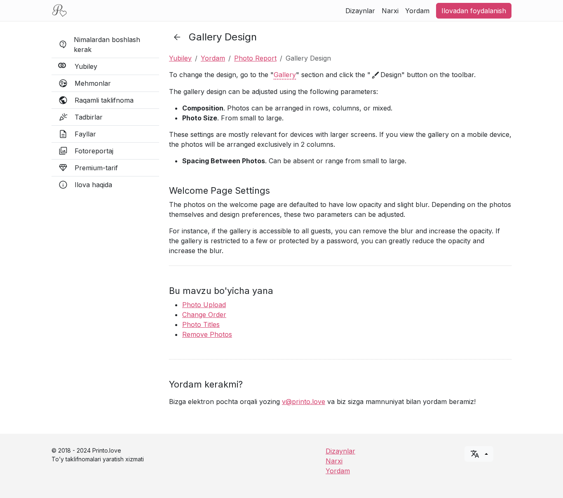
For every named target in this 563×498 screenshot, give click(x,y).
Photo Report (255, 58)
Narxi (390, 11)
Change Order (204, 314)
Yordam (417, 11)
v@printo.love (303, 401)
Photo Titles (201, 324)
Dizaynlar (360, 11)
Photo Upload (204, 305)
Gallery (285, 74)
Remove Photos (207, 334)
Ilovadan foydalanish (473, 11)
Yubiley (180, 58)
